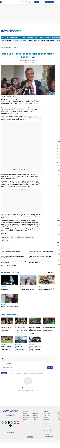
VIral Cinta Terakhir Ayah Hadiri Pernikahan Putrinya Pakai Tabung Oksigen (21, 330)
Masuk (56, 2)
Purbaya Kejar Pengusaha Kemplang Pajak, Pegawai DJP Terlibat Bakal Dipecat (21, 348)
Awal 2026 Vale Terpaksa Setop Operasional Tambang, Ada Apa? (40, 261)
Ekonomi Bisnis (14, 37)
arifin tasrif (5, 240)
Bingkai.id (46, 426)
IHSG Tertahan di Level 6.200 (8, 265)
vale (12, 237)
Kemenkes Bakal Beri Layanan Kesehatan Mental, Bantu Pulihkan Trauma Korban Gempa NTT (35, 330)
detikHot (25, 421)
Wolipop (34, 419)
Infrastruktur (29, 37)
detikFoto (35, 425)
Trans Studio (47, 425)
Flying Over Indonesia (49, 430)
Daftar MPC (49, 2)
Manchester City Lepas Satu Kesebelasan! (8, 288)
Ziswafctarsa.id (47, 428)
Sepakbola (25, 425)
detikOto (25, 426)
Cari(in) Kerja (23, 40)
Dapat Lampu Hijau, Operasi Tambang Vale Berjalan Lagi (40, 257)
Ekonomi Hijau (33, 40)
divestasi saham (19, 237)
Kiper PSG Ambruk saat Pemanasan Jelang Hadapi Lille (6, 348)
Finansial (22, 37)
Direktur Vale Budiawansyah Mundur (10, 251)
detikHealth (35, 417)
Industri (42, 37)
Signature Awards (48, 421)
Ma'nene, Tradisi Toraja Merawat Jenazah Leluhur (9, 307)
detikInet (25, 419)
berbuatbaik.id (47, 413)
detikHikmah (35, 426)
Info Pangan (41, 40)
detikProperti (26, 428)
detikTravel (35, 413)
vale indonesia (5, 237)
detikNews (25, 413)
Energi (37, 37)
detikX (34, 421)
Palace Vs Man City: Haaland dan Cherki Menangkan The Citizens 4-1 (6, 330)
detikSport (25, 423)
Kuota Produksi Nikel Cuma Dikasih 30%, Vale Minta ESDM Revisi (12, 257)
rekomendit (46, 434)
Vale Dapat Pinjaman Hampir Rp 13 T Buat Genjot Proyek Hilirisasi (14, 261)
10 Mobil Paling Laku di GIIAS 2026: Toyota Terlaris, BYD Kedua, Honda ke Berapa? (49, 330)
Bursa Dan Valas (13, 47)
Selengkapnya (51, 272)
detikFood (35, 415)
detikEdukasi (26, 415)
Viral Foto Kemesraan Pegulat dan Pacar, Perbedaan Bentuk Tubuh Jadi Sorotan (27, 289)
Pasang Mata (47, 415)
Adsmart (16, 40)
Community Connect (48, 436)
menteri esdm (30, 237)
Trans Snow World (48, 423)
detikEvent (46, 419)
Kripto (47, 37)
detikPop (35, 428)
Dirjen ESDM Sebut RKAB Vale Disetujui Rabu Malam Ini (41, 252)
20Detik (34, 423)
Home (6, 37)
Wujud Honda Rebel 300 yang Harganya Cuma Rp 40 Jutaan (46, 288)
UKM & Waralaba (50, 40)
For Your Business (7, 40)
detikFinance (4, 47)
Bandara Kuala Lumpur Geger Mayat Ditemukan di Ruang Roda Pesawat (35, 348)
